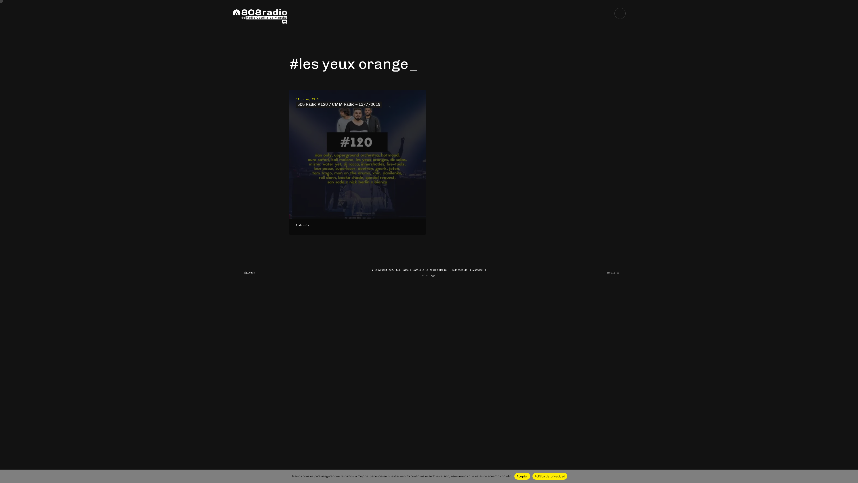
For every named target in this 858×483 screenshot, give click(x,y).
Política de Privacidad (467, 270)
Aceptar (522, 476)
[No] (852, 476)
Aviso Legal (429, 275)
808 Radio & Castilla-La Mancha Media (421, 270)
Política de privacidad (550, 476)
